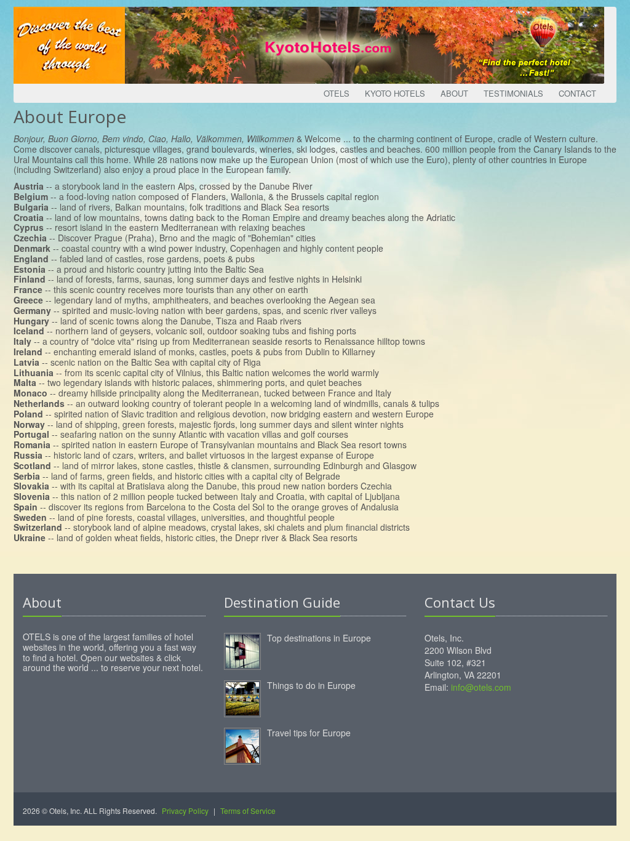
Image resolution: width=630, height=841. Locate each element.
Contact (577, 93)
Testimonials (513, 93)
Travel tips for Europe (309, 732)
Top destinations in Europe (319, 638)
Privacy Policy (185, 810)
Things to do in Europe (311, 685)
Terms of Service (248, 810)
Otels (336, 93)
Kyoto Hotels (395, 93)
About (454, 93)
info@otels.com (481, 687)
